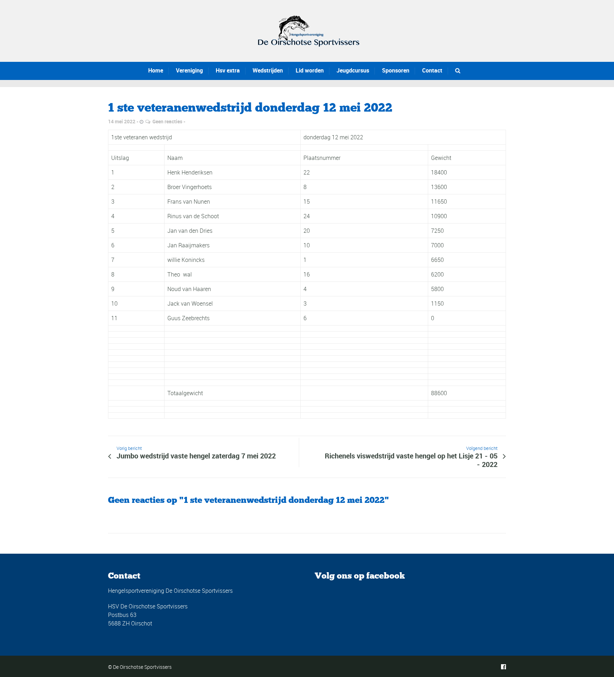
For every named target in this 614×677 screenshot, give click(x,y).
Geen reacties (167, 121)
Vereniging (189, 70)
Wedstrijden (268, 70)
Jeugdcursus (352, 70)
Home (155, 70)
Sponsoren (395, 70)
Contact (432, 70)
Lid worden (310, 70)
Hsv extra (228, 70)
